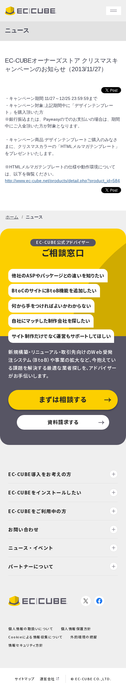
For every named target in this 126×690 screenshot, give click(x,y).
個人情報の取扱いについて (30, 628)
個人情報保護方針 (76, 628)
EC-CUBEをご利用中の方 (37, 510)
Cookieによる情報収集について (35, 636)
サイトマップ (25, 678)
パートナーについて (31, 566)
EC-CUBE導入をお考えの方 (40, 474)
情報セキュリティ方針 (25, 645)
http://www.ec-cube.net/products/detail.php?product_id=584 (62, 180)
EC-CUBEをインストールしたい (45, 492)
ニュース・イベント (31, 547)
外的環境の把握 (83, 636)
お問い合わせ (23, 529)
